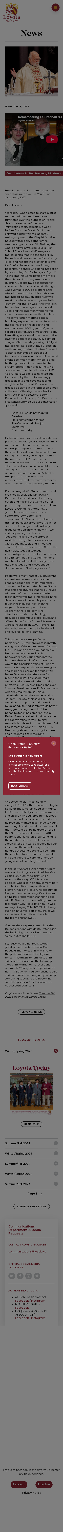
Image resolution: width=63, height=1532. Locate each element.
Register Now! (20, 786)
